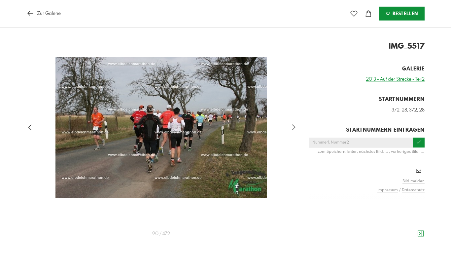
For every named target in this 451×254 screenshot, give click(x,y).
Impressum (387, 190)
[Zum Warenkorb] (368, 13)
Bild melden (413, 181)
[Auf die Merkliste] (354, 13)
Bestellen (404, 14)
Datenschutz (413, 190)
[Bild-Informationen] (421, 233)
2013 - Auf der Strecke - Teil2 (395, 79)
